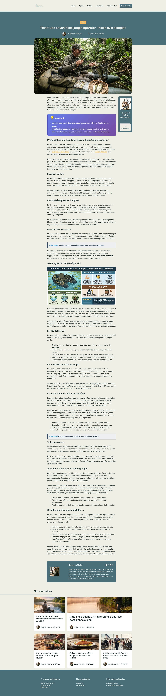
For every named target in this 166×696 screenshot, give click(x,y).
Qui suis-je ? (112, 6)
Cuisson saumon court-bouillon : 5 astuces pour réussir (47, 655)
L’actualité (99, 6)
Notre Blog (79, 683)
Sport (81, 6)
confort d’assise (101, 152)
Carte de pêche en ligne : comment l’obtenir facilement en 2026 (49, 618)
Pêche (73, 6)
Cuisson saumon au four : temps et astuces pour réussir (81, 655)
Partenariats (126, 6)
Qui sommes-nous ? (47, 683)
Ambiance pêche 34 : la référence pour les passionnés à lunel (96, 618)
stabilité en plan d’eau (60, 152)
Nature (89, 6)
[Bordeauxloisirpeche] (39, 6)
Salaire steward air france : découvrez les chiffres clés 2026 (115, 655)
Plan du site (44, 687)
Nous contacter (46, 685)
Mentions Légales (112, 683)
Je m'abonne (125, 127)
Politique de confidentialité (114, 685)
